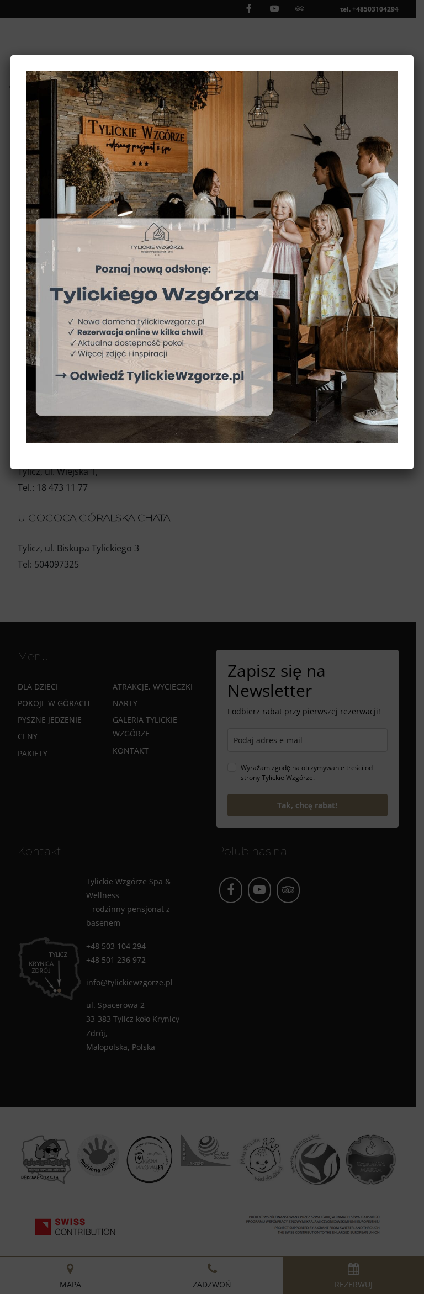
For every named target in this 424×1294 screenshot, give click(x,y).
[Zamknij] (401, 67)
